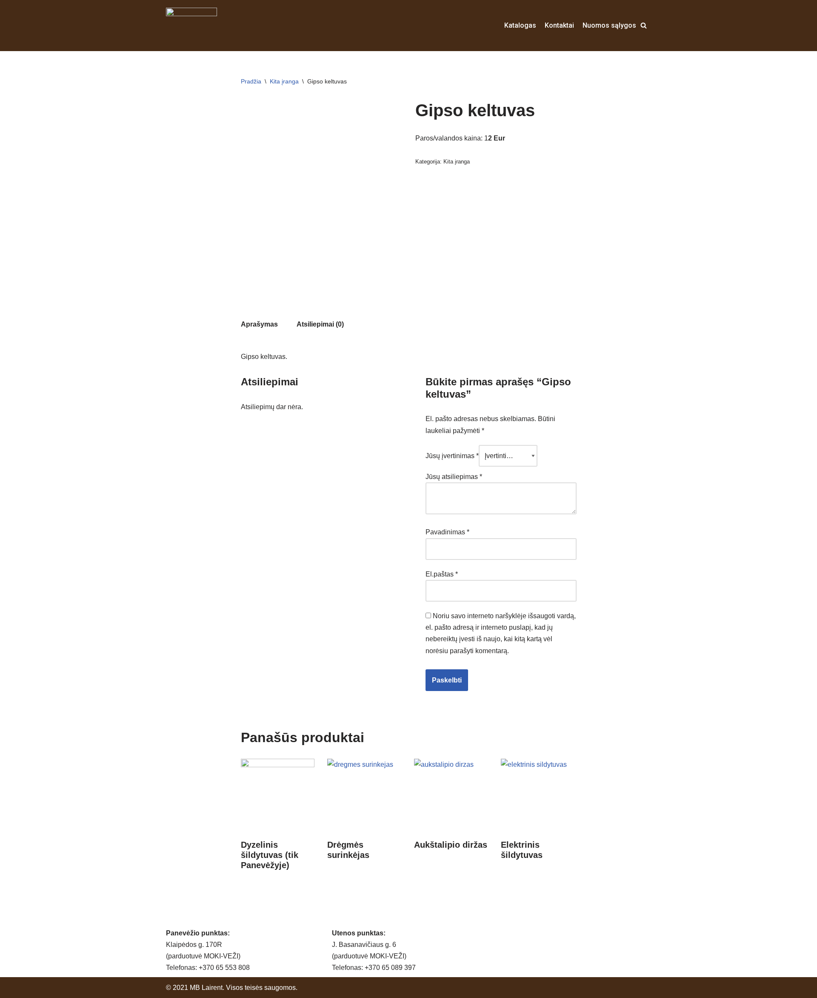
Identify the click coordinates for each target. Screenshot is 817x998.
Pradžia (251, 81)
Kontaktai (559, 25)
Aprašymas (259, 324)
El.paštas (442, 574)
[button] (643, 25)
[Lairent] (191, 25)
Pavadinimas (447, 532)
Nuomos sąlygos (609, 25)
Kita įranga (284, 81)
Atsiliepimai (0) (320, 324)
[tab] (259, 324)
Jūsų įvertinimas (452, 455)
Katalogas (520, 25)
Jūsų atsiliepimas (454, 476)
